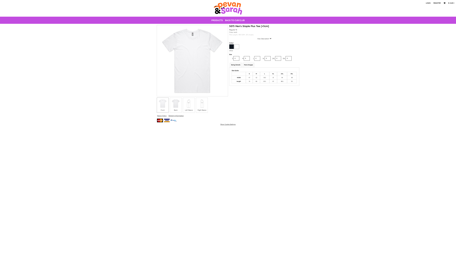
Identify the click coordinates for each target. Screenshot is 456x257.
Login (428, 3)
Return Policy (162, 116)
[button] (444, 3)
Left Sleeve (189, 110)
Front (163, 110)
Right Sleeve (202, 110)
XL (263, 58)
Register (437, 3)
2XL (273, 58)
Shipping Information (176, 116)
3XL (284, 58)
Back (176, 110)
